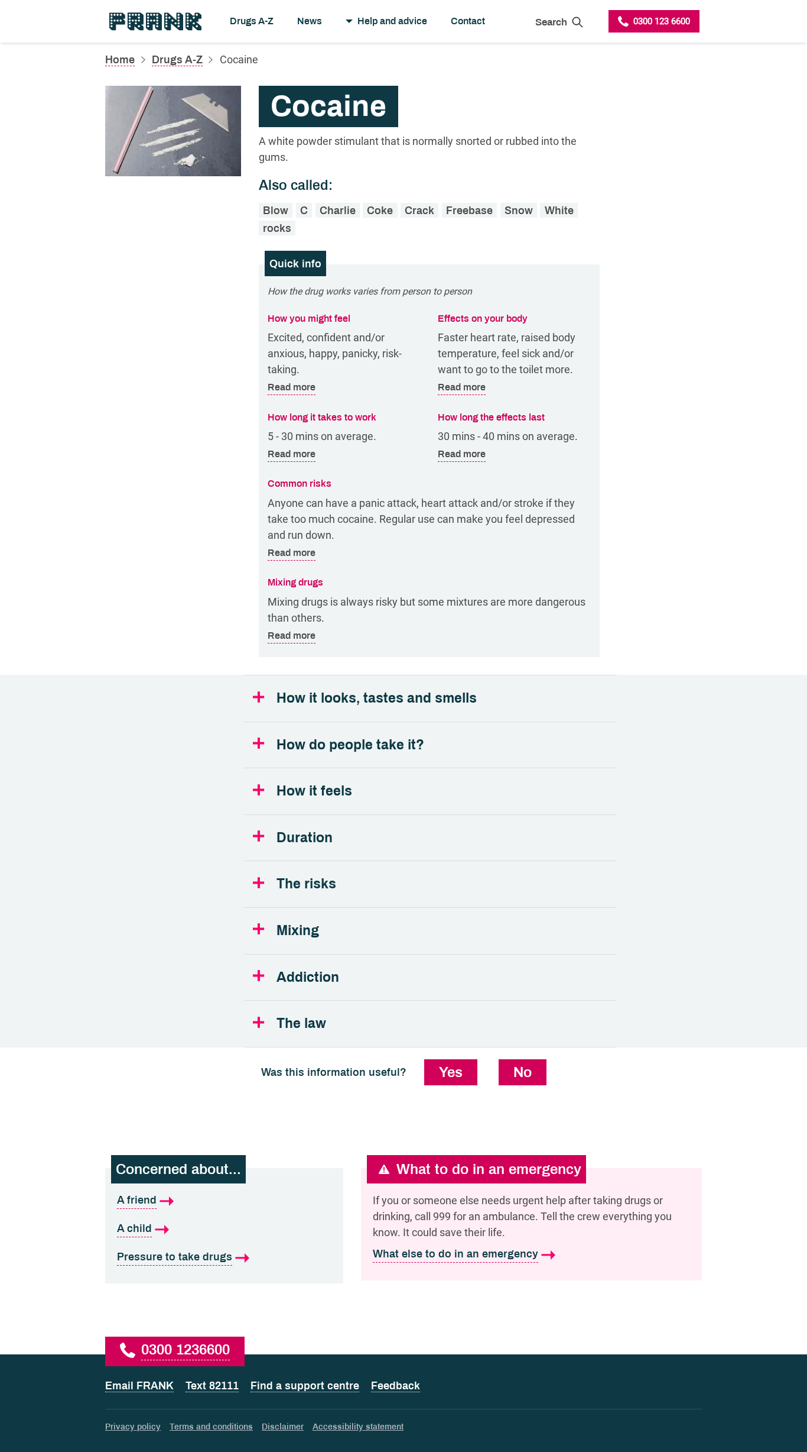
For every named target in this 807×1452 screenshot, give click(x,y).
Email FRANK (139, 1386)
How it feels (314, 791)
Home (120, 60)
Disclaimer (283, 1426)
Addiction (307, 977)
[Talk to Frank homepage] (154, 21)
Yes (451, 1072)
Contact (468, 21)
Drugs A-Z (252, 21)
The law (301, 1023)
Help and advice (392, 21)
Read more (291, 386)
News (309, 21)
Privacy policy (133, 1426)
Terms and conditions (211, 1426)
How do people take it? (350, 745)
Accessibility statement (358, 1426)
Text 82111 (212, 1386)
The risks (306, 884)
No (522, 1072)
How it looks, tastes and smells (376, 698)
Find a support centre (304, 1386)
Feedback (395, 1386)
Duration (304, 837)
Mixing (297, 930)
